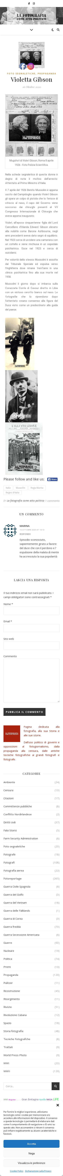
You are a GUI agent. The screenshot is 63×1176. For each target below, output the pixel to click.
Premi (7, 967)
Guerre (8, 942)
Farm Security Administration (21, 838)
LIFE (56, 1099)
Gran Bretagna (30, 1099)
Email (8, 621)
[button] (57, 1105)
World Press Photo (15, 1055)
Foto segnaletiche (21, 73)
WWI (6, 1063)
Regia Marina (37, 487)
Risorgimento (12, 999)
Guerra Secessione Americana (21, 934)
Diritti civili (10, 822)
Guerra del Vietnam (15, 902)
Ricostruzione (12, 991)
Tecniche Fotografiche (17, 1039)
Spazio (7, 1023)
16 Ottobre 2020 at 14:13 (32, 529)
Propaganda (47, 73)
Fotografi (9, 862)
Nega (32, 1153)
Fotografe (10, 854)
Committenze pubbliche (18, 806)
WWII (7, 1071)
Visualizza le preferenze (31, 1163)
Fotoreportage (13, 878)
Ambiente (9, 782)
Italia (8, 487)
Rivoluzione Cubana (15, 1015)
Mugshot (12, 1100)
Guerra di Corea (13, 918)
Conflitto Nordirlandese (18, 814)
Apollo (42, 1099)
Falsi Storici (10, 830)
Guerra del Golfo (13, 894)
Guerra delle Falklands (17, 910)
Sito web (9, 638)
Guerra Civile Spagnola (17, 886)
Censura (8, 790)
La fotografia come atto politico (25, 500)
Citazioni (8, 798)
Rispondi (25, 534)
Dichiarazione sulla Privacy (38, 1171)
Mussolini (20, 487)
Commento (10, 656)
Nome (8, 604)
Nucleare (9, 950)
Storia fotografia (13, 1031)
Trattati (8, 1047)
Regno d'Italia (12, 492)
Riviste (8, 1007)
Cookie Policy (16, 1171)
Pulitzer (8, 983)
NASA (49, 1099)
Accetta (31, 1143)
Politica (8, 958)
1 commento (52, 500)
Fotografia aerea (14, 870)
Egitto (18, 1099)
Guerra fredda (12, 926)
